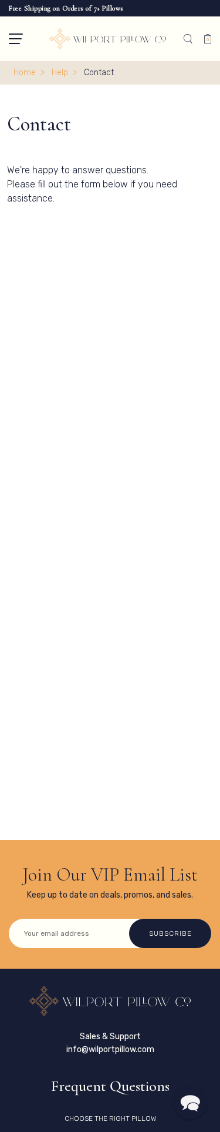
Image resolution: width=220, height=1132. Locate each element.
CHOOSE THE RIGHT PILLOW (110, 1118)
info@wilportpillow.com (110, 1049)
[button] (16, 38)
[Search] (188, 38)
